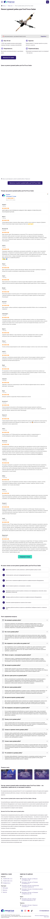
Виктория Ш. (5, 228)
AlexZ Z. (4, 351)
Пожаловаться (45, 910)
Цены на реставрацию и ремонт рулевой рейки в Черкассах (16, 178)
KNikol (3, 476)
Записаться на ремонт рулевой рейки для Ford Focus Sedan (25, 183)
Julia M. (4, 245)
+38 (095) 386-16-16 (7, 878)
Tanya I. (4, 264)
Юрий (3, 365)
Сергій (3, 518)
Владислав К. (5, 535)
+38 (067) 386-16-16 (7, 880)
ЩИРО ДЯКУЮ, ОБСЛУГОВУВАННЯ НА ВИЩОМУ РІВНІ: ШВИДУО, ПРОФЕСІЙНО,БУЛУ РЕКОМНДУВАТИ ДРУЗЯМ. (21, 211)
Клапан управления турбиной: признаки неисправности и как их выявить (25, 774)
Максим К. (4, 415)
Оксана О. (4, 503)
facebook (22, 911)
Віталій (3, 288)
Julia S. (3, 428)
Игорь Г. (4, 341)
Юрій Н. (4, 329)
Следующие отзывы (25, 556)
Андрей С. (4, 459)
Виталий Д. (4, 440)
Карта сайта (46, 916)
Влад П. (4, 216)
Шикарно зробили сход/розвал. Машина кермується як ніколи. (16, 396)
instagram (25, 911)
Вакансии (5, 890)
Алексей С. (4, 378)
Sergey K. (4, 204)
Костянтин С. (5, 401)
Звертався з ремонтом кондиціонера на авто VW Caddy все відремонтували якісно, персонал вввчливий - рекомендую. (23, 385)
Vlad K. (3, 276)
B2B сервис (5, 888)
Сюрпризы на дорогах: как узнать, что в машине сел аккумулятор (41, 774)
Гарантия (5, 892)
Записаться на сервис (8, 57)
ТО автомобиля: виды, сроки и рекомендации (8, 774)
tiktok (32, 911)
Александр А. (5, 313)
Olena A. (4, 489)
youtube (28, 911)
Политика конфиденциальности (41, 915)
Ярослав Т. (4, 301)
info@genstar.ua (6, 883)
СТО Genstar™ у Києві (11, 196)
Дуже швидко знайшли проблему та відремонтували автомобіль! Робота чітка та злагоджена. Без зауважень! (24, 308)
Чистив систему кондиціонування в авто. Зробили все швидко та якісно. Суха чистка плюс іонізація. (25, 346)
